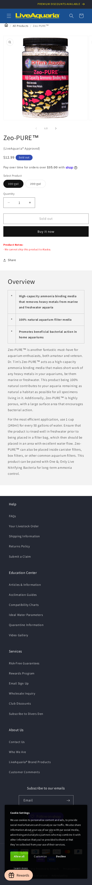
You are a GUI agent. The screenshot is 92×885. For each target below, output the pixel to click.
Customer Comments (24, 772)
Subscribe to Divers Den (26, 714)
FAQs (12, 516)
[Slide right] (56, 128)
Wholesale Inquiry (22, 693)
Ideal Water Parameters (26, 615)
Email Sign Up (19, 683)
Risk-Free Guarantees (24, 663)
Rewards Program (22, 673)
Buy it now (46, 231)
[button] (9, 16)
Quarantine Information (26, 625)
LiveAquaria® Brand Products (30, 762)
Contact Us (17, 742)
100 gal (15, 185)
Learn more (21, 868)
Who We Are (17, 752)
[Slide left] (36, 128)
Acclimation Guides (23, 595)
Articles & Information (25, 585)
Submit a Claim (20, 556)
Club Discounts (20, 703)
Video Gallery (18, 635)
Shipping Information (24, 536)
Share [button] (12, 260)
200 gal (38, 185)
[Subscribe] (68, 800)
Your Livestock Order (24, 526)
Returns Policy (19, 546)
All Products (20, 26)
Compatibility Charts (24, 605)
